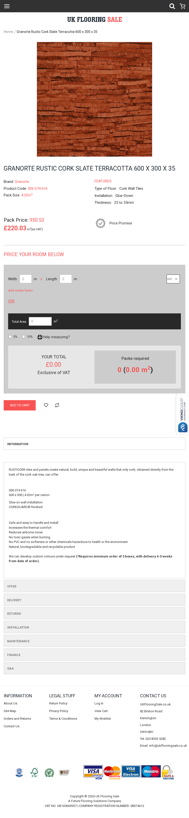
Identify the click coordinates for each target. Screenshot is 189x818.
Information (17, 444)
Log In (98, 703)
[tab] (94, 444)
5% (15, 336)
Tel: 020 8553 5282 (153, 739)
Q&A (10, 668)
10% (30, 336)
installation (18, 627)
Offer (11, 586)
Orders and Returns (17, 718)
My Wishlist (102, 718)
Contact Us (11, 726)
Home (8, 32)
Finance (13, 655)
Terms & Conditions (63, 718)
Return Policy (58, 703)
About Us (10, 703)
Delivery (14, 600)
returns (14, 613)
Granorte (22, 181)
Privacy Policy (58, 711)
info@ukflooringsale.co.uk (168, 745)
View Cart (101, 711)
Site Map (10, 711)
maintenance (18, 641)
